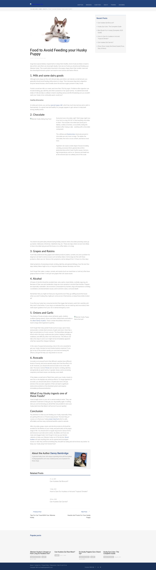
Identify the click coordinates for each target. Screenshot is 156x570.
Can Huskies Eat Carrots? (105, 42)
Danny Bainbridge (41, 58)
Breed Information (35, 557)
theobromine (71, 134)
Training (113, 5)
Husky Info (97, 5)
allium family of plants (39, 320)
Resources (53, 565)
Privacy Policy (45, 565)
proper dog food (53, 419)
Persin (47, 368)
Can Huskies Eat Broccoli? (106, 23)
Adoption (80, 5)
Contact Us (37, 565)
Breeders (89, 5)
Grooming (122, 5)
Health (106, 5)
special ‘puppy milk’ (57, 105)
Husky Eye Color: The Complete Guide (109, 26)
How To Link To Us (62, 565)
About (31, 565)
